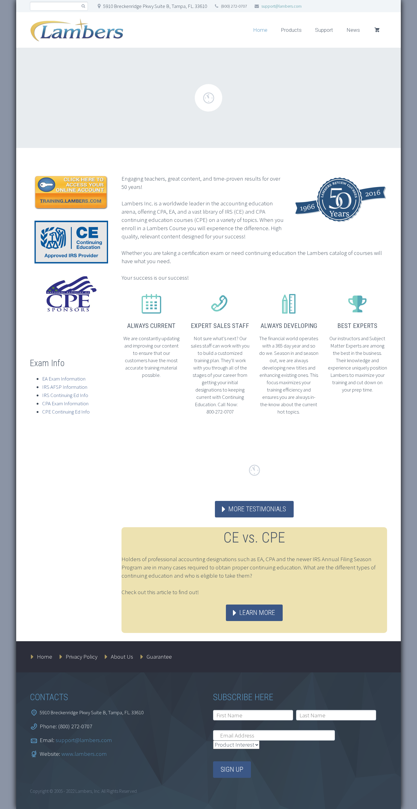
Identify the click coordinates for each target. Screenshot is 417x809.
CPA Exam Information (65, 403)
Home (260, 30)
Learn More (257, 612)
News (353, 30)
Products (291, 30)
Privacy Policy (81, 656)
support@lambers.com (281, 6)
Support (324, 30)
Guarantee (159, 656)
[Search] (83, 6)
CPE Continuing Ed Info (66, 411)
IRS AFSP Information (64, 387)
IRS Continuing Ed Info (65, 395)
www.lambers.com (84, 753)
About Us (122, 656)
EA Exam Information (63, 378)
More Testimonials (257, 509)
